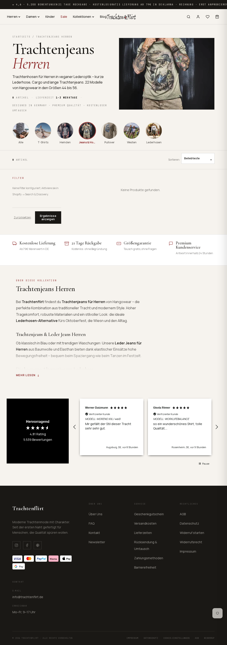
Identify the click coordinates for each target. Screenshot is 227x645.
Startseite (21, 36)
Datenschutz (189, 523)
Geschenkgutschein (149, 514)
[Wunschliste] (207, 17)
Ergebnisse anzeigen (48, 217)
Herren (12, 16)
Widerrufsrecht (191, 542)
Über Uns (95, 514)
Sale (64, 16)
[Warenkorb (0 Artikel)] (217, 17)
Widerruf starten (192, 533)
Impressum (188, 551)
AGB (183, 514)
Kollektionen (82, 16)
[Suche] (188, 17)
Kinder (50, 16)
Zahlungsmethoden (148, 558)
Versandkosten (145, 523)
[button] (74, 427)
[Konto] (198, 17)
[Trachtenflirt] (121, 16)
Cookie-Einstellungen (176, 638)
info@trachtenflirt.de (27, 597)
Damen (31, 16)
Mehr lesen (25, 375)
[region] (146, 427)
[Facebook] (27, 545)
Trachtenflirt (28, 508)
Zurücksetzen (22, 217)
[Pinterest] (38, 545)
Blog (103, 16)
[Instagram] (16, 545)
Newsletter (97, 542)
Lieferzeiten (143, 533)
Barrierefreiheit (145, 567)
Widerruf (209, 638)
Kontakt (94, 533)
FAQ (91, 523)
